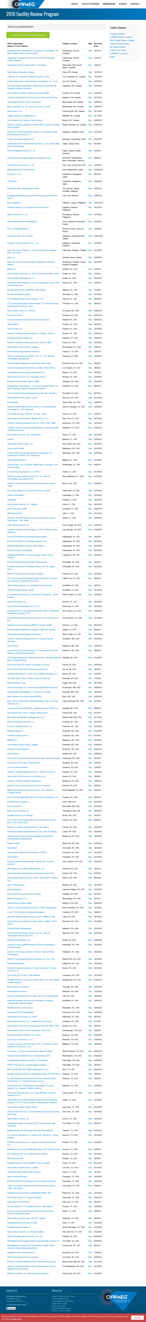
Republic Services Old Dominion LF (21, 1253)
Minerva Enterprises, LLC (17, 899)
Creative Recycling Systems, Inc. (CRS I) (23, 472)
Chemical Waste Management (19, 928)
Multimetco (11, 269)
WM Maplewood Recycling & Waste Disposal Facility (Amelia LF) (33, 1241)
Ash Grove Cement (14, 315)
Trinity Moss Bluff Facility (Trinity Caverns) (24, 1172)
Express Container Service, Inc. (20, 726)
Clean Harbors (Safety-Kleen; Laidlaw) (22, 347)
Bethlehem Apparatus (16, 963)
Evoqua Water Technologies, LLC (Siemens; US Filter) (29, 692)
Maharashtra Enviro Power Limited (21, 170)
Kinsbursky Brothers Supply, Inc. (20, 338)
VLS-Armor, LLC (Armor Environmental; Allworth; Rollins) (30, 1051)
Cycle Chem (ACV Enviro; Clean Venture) (23, 763)
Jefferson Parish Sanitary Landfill (20, 590)
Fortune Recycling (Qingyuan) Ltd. (20, 139)
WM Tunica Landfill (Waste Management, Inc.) (25, 717)
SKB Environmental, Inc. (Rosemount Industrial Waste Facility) (32, 687)
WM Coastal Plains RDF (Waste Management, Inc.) (28, 1069)
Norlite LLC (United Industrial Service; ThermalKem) (28, 827)
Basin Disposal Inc (14, 806)
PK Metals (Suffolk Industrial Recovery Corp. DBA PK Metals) (32, 832)
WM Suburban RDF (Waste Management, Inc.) (26, 869)
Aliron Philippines (14, 203)
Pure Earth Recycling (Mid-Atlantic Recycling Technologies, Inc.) (33, 797)
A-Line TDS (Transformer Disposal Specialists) (26, 912)
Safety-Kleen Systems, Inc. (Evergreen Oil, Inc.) (26, 377)
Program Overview (117, 34)
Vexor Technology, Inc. (16, 885)
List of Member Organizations (62, 1301)
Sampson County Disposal (17, 749)
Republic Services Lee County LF (20, 1008)
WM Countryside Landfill (16, 509)
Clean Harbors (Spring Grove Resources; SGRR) (26, 852)
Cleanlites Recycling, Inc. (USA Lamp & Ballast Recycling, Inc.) (32, 674)
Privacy (68, 1311)
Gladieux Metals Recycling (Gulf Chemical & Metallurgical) (30, 1130)
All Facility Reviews (118, 47)
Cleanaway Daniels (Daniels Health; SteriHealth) (26, 65)
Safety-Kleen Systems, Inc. (18, 525)
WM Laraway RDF (14, 513)
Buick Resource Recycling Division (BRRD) (24, 697)
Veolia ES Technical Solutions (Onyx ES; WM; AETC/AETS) (31, 772)
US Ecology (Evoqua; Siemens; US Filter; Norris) (27, 414)
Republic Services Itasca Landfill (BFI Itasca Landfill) (28, 1163)
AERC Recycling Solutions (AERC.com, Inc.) (25, 1236)
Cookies (61, 1311)
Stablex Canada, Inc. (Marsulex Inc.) (21, 116)
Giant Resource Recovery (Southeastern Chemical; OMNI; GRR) (33, 1026)
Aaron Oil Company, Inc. (16, 602)
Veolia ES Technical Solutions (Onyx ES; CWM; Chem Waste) (31, 908)
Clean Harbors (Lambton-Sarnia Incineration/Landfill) (28, 93)
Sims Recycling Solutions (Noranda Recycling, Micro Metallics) (32, 393)
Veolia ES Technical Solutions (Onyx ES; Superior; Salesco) (31, 333)
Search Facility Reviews (119, 44)
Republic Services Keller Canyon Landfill (23, 381)
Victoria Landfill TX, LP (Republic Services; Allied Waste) (30, 1206)
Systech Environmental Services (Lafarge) (24, 894)
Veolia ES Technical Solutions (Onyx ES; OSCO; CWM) (29, 343)
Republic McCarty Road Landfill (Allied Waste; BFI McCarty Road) (33, 1149)
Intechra (10, 439)
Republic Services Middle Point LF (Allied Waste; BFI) (28, 1056)
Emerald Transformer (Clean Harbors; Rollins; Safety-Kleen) (31, 368)
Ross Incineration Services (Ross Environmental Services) (30, 873)
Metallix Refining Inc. (15, 731)
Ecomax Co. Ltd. (14, 174)
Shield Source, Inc (14, 111)
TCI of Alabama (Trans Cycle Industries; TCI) (25, 299)
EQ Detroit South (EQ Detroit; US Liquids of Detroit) (28, 665)
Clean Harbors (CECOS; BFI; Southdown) (24, 435)
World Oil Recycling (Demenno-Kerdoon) (23, 352)
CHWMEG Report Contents (121, 37)
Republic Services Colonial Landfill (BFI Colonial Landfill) (29, 625)
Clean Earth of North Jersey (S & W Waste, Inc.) (26, 776)
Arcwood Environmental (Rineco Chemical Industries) (28, 320)
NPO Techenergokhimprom (18, 229)
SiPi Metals (11, 500)
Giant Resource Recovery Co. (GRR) (22, 1017)
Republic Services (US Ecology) (20, 815)
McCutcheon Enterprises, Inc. (19, 940)
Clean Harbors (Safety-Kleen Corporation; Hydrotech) (28, 1030)
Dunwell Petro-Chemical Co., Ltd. (20, 165)
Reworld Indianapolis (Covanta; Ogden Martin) (25, 546)
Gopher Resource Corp (16, 683)
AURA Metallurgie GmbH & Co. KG (21, 151)
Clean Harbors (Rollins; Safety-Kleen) (22, 1107)
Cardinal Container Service (17, 736)
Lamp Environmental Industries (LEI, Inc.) (23, 606)
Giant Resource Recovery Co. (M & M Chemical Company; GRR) (33, 274)
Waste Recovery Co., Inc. (17, 215)
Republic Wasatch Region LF (18, 1227)
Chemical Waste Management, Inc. (21, 278)
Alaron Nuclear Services (16, 991)
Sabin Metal (12, 848)
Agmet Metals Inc (14, 889)
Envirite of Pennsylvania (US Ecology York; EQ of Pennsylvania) (32, 996)
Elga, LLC (11, 257)
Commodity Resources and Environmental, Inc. (26, 372)
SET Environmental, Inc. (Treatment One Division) (27, 1154)
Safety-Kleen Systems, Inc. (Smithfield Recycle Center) (29, 585)
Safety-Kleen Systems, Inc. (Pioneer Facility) (25, 1232)
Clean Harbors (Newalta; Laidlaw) (20, 72)
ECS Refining (12, 402)
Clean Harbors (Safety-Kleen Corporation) (24, 102)
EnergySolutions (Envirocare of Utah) (22, 1223)
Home (112, 57)
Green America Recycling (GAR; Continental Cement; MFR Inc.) (32, 708)
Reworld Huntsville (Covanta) (18, 294)
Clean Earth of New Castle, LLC (20, 444)
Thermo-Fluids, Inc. (15, 329)
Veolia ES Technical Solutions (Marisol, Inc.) (24, 781)
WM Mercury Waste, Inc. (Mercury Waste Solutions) (27, 1273)
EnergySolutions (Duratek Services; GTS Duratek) (27, 1060)
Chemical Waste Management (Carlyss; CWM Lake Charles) (31, 630)
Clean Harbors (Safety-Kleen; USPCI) (22, 398)
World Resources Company (18, 987)
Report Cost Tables (118, 50)
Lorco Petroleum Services (17, 767)
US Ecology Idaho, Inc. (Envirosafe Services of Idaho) (28, 491)
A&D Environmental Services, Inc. (20, 722)
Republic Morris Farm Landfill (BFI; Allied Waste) (26, 290)
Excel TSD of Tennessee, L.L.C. (20, 1040)
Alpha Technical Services (17, 1177)
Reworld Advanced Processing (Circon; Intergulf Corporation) (31, 1181)
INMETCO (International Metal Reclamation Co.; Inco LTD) (31, 959)
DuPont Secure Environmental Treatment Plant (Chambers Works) (33, 758)
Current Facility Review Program (63, 1296)
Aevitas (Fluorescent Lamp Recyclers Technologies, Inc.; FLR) (32, 81)
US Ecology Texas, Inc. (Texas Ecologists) (24, 1197)
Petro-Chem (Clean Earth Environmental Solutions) (27, 669)
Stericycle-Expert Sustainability (20, 550)
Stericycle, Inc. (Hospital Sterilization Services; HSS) (28, 77)
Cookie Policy (16, 1319)
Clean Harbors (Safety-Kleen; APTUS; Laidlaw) (26, 1218)
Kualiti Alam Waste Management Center (23, 188)
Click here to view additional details (20, 26)
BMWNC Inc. (12, 740)
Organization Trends (59, 1303)
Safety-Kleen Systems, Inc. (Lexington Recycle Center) (29, 1021)
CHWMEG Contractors (119, 54)
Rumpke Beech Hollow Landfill (19, 903)
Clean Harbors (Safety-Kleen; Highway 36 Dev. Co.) (28, 418)
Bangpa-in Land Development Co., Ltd (22, 243)
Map (90, 51)
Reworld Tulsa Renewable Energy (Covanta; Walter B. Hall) (31, 917)
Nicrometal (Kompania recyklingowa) (21, 222)
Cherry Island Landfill (15, 448)
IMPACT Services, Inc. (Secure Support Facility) (26, 1065)
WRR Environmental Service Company (22, 1257)
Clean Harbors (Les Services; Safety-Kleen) (24, 120)
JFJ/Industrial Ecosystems (17, 802)
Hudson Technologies (15, 495)
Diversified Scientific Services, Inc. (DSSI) (24, 1035)
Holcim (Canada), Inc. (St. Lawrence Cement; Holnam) (29, 107)
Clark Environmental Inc (16, 460)
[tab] (55, 27)
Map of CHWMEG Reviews (61, 1308)
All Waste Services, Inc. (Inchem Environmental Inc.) (28, 207)
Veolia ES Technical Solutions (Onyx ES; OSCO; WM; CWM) (31, 423)
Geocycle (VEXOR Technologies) (20, 1012)
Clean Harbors (13, 324)
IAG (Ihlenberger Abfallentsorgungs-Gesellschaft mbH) (29, 158)
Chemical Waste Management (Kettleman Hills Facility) (29, 363)
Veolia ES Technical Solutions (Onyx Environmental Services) (31, 1262)
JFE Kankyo (12, 181)
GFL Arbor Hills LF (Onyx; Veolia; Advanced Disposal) (28, 678)
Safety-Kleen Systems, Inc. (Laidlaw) (22, 504)
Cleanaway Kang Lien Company (20, 236)
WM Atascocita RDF (15, 1158)
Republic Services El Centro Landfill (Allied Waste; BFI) (29, 1193)
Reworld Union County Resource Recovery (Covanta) (28, 785)
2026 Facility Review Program (122, 40)
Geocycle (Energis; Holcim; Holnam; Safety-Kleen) (27, 713)
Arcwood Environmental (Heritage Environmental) (27, 537)
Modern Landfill (13, 843)
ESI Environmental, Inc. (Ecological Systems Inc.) (27, 541)
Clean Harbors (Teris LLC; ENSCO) (21, 311)
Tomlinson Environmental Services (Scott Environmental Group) (32, 97)
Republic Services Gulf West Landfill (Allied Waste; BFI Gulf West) (33, 1074)
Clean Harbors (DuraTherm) (18, 1202)
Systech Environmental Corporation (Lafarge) (25, 574)
